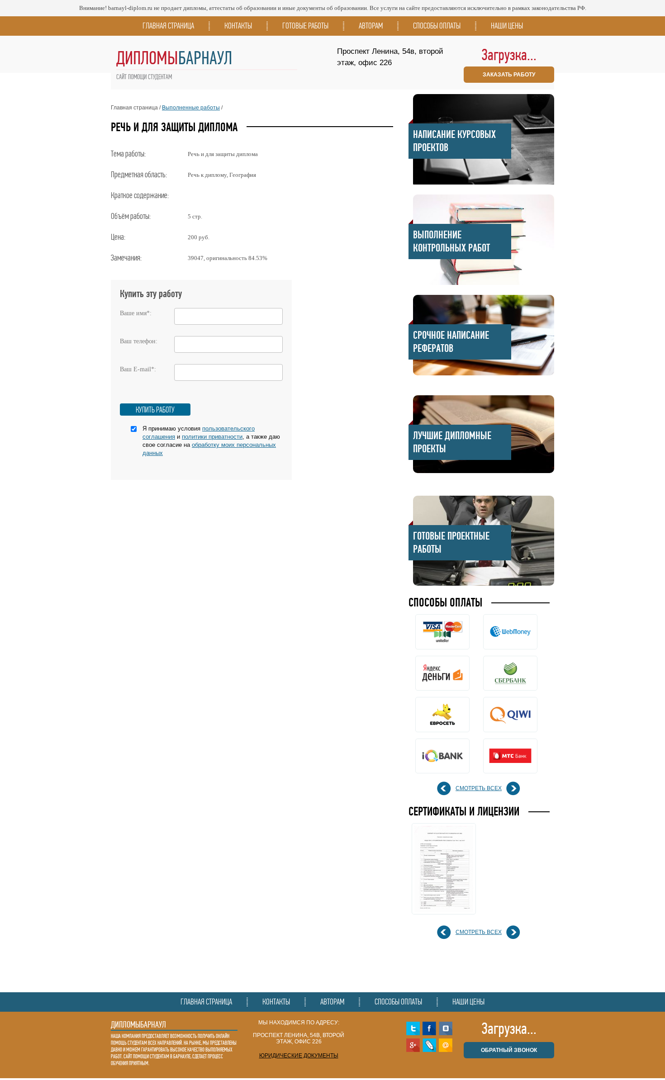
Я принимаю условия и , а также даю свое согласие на (211, 440)
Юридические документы (298, 1055)
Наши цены (507, 26)
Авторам (371, 26)
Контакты (238, 26)
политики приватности (212, 436)
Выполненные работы (191, 107)
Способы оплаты (437, 26)
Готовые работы (305, 26)
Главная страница (168, 26)
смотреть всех (479, 788)
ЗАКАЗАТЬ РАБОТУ (509, 74)
